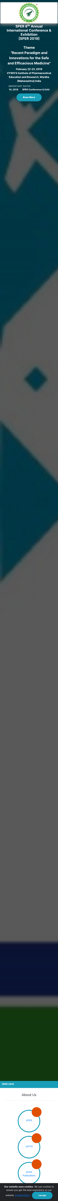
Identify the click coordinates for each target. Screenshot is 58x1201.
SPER (29, 1120)
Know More (29, 97)
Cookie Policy (22, 1195)
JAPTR (29, 1146)
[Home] (29, 12)
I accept (42, 1195)
